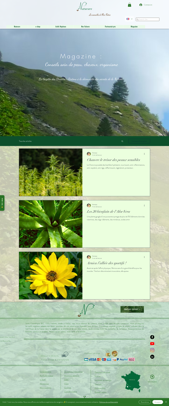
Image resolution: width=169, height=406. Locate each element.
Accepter (158, 402)
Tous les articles (25, 141)
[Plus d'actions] (145, 153)
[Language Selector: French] (129, 19)
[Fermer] (166, 402)
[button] (129, 5)
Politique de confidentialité (108, 402)
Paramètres (145, 402)
